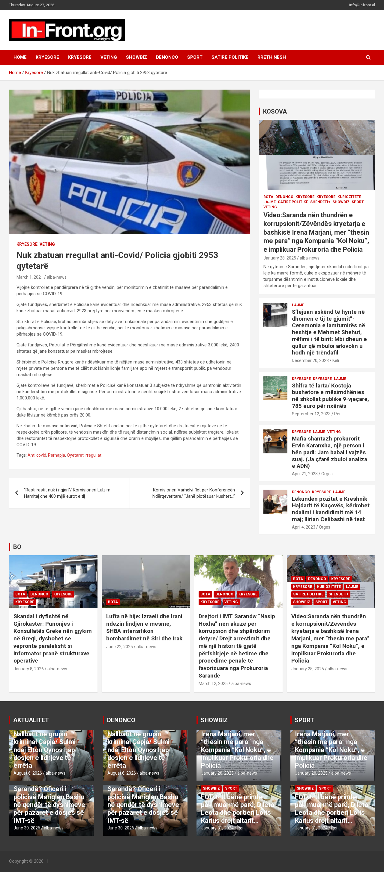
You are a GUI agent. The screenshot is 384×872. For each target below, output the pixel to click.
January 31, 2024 (217, 828)
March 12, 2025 (213, 683)
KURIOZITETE (349, 197)
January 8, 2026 (29, 668)
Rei (337, 413)
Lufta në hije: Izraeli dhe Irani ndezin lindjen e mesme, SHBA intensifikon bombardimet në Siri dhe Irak (144, 627)
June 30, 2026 (27, 828)
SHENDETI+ (320, 202)
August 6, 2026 (28, 773)
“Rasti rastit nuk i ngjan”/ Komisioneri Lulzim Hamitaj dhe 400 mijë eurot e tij (67, 493)
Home (20, 57)
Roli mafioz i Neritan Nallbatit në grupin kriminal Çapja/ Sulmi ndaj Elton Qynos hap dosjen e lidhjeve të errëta (45, 745)
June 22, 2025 (119, 646)
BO (17, 546)
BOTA (268, 197)
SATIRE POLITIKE (230, 57)
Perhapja (56, 455)
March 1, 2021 (29, 277)
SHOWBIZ (136, 57)
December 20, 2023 (310, 360)
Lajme (269, 202)
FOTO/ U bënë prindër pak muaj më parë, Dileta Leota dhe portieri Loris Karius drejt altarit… (237, 808)
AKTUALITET (31, 720)
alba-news (57, 277)
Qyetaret (75, 455)
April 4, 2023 (303, 527)
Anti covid (37, 455)
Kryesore (80, 57)
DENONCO (167, 57)
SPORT (194, 57)
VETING (108, 57)
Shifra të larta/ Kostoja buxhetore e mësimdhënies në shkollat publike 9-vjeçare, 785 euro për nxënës (330, 395)
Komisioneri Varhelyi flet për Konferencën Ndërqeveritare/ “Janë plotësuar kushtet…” (193, 493)
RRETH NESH (271, 57)
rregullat (93, 455)
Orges (327, 473)
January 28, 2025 (279, 258)
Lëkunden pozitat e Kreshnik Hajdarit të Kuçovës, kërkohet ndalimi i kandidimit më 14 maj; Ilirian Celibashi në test (331, 509)
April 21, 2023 (305, 473)
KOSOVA (275, 111)
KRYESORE (47, 57)
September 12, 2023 (311, 413)
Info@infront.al (362, 5)
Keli (335, 360)
